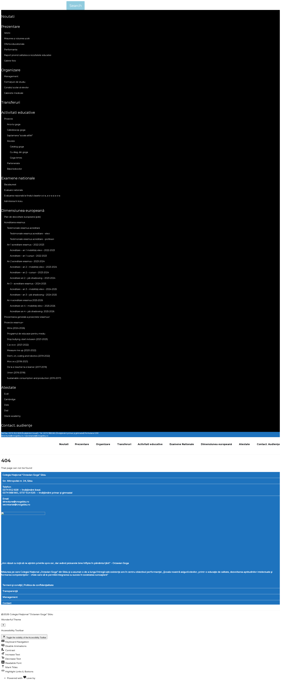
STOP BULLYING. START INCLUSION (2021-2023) (27, 339)
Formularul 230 (91, 433)
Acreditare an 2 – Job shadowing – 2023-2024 (32, 278)
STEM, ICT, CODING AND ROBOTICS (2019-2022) (28, 356)
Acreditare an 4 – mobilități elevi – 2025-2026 (32, 306)
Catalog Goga (17, 146)
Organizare (10, 70)
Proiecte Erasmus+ (13, 322)
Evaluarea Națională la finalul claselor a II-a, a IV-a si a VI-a (32, 195)
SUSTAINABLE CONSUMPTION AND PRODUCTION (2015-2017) (34, 378)
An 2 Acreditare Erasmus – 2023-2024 (26, 261)
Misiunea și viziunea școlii (17, 38)
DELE (6, 405)
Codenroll (41, 678)
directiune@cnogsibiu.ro (16, 501)
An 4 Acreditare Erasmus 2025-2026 (25, 300)
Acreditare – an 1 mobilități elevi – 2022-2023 (32, 250)
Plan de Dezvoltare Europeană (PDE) (22, 217)
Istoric (7, 33)
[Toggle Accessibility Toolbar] (3, 625)
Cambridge (10, 399)
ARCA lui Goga (13, 124)
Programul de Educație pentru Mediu (26, 333)
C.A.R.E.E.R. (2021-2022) (18, 344)
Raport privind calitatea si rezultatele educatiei (27, 55)
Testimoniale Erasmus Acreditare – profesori (32, 239)
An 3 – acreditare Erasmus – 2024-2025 (26, 283)
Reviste (11, 141)
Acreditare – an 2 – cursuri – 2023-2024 (29, 272)
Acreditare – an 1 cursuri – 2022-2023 (28, 256)
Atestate (8, 387)
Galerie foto (10, 60)
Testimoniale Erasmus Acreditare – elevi (30, 233)
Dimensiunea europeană (22, 210)
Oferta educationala (14, 44)
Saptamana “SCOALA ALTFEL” (20, 135)
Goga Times (16, 157)
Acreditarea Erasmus (14, 222)
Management (11, 76)
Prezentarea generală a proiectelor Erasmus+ (27, 317)
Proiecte (8, 119)
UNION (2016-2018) (16, 372)
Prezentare (10, 26)
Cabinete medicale (13, 93)
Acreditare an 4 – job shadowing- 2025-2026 (32, 311)
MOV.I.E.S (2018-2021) (17, 361)
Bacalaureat (10, 184)
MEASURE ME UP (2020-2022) (21, 350)
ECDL (6, 394)
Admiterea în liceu (13, 201)
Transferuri (10, 102)
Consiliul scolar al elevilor (16, 87)
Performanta (10, 49)
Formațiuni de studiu (14, 82)
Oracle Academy (12, 416)
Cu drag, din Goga (19, 152)
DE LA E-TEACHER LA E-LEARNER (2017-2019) (27, 367)
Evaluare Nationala (13, 190)
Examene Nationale (18, 178)
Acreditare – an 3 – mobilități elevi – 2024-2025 (33, 289)
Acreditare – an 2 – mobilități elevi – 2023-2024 (33, 267)
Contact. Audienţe (16, 425)
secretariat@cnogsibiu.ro (16, 504)
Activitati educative (18, 112)
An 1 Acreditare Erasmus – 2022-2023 (25, 244)
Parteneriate (13, 163)
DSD (6, 410)
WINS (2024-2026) (16, 328)
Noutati (8, 16)
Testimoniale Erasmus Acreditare (23, 228)
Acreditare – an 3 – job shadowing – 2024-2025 (33, 294)
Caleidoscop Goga (16, 130)
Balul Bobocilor (14, 169)
